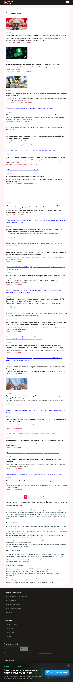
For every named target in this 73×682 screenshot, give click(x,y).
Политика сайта (11, 600)
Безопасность (10, 122)
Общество (29, 42)
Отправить (24, 649)
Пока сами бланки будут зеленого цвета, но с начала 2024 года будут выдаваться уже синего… (36, 350)
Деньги (8, 215)
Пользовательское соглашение (16, 597)
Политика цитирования (13, 608)
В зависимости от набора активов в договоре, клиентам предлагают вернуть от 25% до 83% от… (36, 371)
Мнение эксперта (11, 632)
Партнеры (9, 612)
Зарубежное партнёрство (13, 145)
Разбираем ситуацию (26, 102)
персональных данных (45, 653)
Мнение (21, 215)
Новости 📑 (20, 42)
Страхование (30, 71)
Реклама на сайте (11, 624)
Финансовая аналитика (30, 183)
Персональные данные (13, 604)
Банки (7, 102)
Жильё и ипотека (10, 42)
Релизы (8, 636)
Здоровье (15, 215)
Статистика (9, 628)
